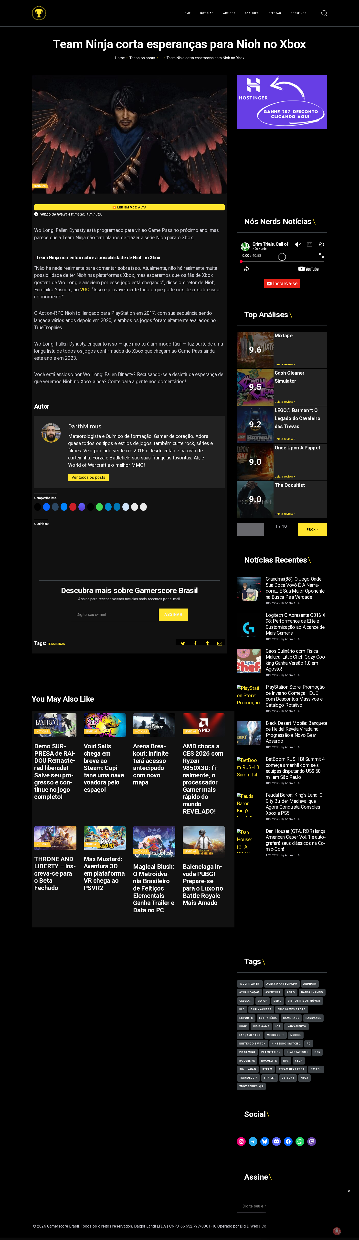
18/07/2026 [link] (273, 603)
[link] (39, 9)
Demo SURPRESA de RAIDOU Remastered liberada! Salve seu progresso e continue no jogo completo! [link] (54, 771)
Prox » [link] (312, 529)
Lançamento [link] (296, 1026)
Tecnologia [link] (248, 1078)
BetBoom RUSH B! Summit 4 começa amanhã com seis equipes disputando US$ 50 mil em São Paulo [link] (295, 768)
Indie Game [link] (261, 1026)
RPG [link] (286, 1060)
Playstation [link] (271, 1052)
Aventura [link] (273, 992)
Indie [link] (243, 1026)
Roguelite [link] (269, 1060)
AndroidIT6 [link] (292, 603)
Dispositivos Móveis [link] (304, 1001)
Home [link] (120, 58)
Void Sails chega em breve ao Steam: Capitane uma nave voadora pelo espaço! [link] (104, 768)
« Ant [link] (250, 529)
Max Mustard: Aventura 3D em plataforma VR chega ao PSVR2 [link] (104, 874)
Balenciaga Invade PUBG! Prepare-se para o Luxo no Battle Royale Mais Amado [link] (203, 884)
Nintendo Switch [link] (252, 1043)
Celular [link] (245, 1001)
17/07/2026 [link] (273, 855)
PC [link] (309, 1043)
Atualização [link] (249, 992)
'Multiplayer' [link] (249, 983)
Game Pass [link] (291, 1018)
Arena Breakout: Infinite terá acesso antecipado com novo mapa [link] (151, 764)
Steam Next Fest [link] (291, 1069)
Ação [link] (291, 992)
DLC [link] (242, 1009)
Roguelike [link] (247, 1060)
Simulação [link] (247, 1069)
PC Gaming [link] (247, 1052)
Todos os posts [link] (142, 58)
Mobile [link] (295, 1035)
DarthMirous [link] (84, 426)
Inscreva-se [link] (285, 283)
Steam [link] (267, 1069)
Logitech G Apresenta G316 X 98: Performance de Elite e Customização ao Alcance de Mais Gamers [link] (295, 624)
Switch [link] (316, 1069)
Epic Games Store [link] (292, 1009)
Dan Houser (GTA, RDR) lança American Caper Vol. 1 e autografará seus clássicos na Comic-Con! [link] (296, 840)
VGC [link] (84, 290)
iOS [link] (278, 1026)
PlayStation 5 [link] (297, 1052)
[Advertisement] (282, 163)
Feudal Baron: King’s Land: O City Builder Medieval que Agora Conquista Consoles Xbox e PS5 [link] (294, 804)
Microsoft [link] (275, 1035)
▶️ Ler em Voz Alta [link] (129, 207)
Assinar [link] (173, 614)
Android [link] (309, 983)
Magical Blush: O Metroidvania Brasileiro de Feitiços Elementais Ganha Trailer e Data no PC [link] (153, 888)
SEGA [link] (299, 1060)
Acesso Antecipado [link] (281, 983)
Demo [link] (278, 1001)
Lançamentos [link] (250, 1035)
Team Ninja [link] (56, 644)
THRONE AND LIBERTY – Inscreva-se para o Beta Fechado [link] (55, 874)
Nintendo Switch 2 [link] (286, 1043)
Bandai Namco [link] (312, 992)
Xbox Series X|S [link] (251, 1086)
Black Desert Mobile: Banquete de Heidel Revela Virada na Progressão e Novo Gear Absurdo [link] (296, 732)
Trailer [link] (270, 1078)
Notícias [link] (39, 186)
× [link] (349, 1191)
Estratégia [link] (268, 1018)
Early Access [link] (261, 1009)
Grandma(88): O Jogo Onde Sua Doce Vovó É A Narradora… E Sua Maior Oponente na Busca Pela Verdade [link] (295, 588)
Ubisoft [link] (288, 1078)
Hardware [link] (313, 1018)
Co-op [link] (262, 1001)
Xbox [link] (304, 1078)
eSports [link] (246, 1018)
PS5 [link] (317, 1052)
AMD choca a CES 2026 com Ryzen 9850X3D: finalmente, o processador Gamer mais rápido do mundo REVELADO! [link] (203, 779)
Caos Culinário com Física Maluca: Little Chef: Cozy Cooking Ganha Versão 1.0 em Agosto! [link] (296, 660)
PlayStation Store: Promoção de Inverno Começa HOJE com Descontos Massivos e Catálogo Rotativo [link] (295, 696)
